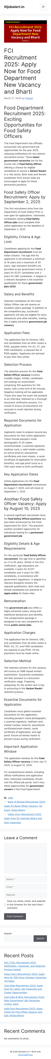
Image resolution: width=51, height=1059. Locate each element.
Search (8, 933)
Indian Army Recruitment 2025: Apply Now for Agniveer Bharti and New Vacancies (23, 818)
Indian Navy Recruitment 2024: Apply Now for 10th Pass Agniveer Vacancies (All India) (25, 977)
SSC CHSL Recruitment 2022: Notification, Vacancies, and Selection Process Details (24, 966)
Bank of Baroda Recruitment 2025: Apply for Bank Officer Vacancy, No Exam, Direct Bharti (24, 806)
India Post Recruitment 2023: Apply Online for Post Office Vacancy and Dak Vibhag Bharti (23, 1012)
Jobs (10, 797)
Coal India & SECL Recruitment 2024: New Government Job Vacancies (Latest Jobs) (24, 1000)
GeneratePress (25, 1054)
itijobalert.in (14, 7)
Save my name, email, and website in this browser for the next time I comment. (26, 904)
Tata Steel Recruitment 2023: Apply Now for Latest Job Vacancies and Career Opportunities (23, 989)
